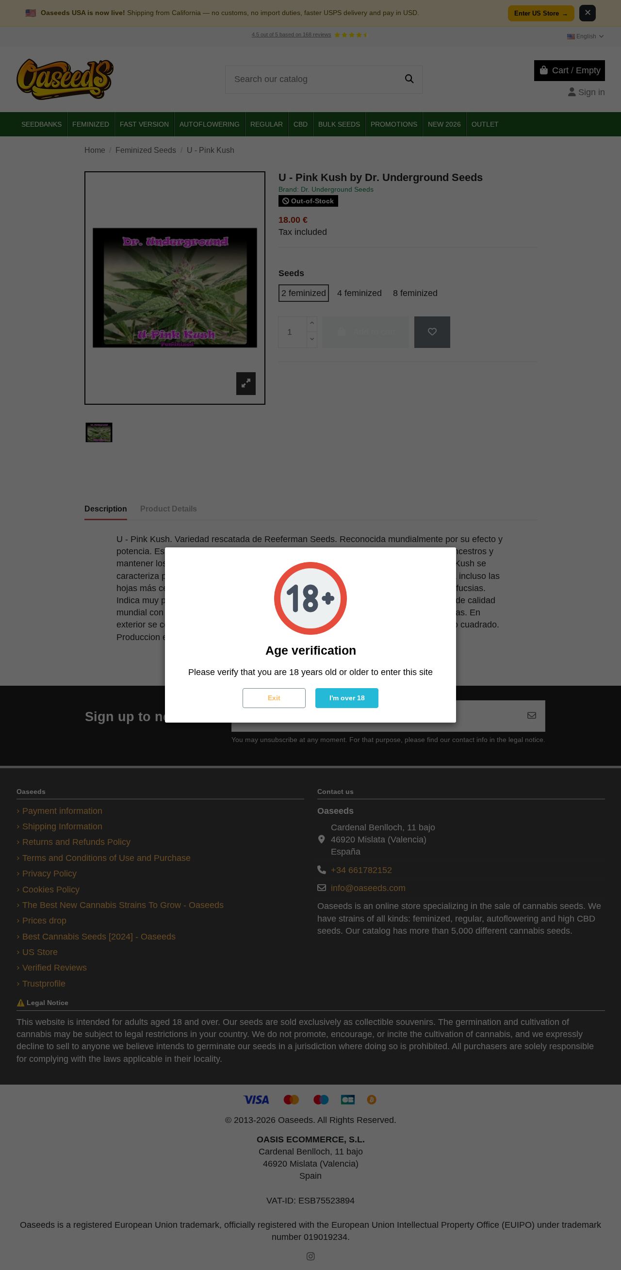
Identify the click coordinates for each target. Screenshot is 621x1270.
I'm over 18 (347, 698)
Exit (274, 698)
